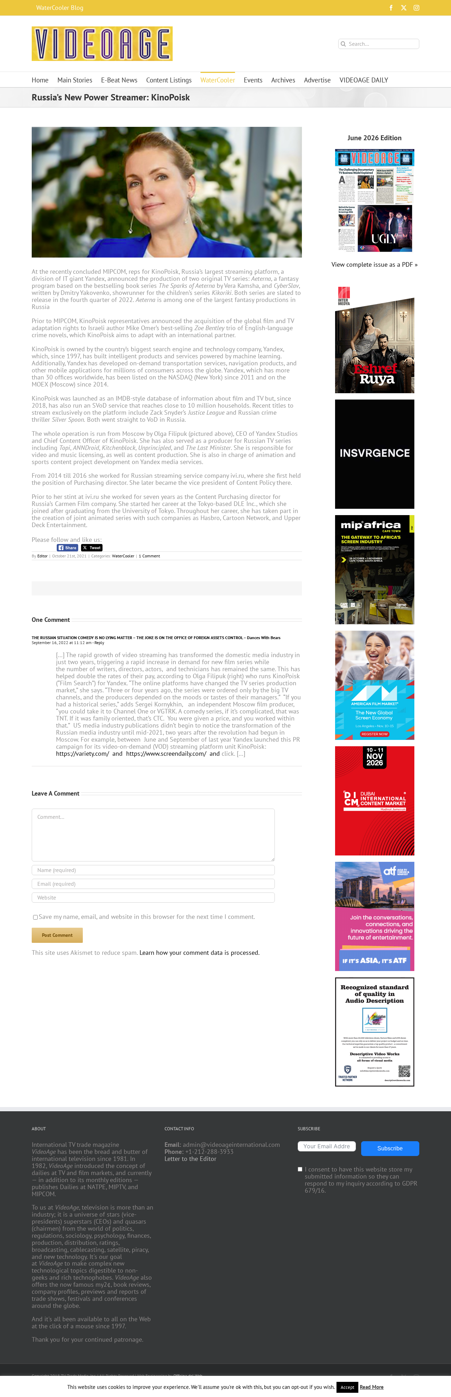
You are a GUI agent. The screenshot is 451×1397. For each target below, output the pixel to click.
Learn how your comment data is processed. (200, 952)
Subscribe (390, 1148)
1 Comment (149, 555)
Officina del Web (187, 1375)
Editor (42, 555)
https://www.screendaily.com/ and (173, 753)
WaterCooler (123, 555)
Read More (372, 1387)
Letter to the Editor (190, 1158)
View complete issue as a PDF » (375, 264)
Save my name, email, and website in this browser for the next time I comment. (147, 917)
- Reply (98, 642)
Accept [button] (347, 1387)
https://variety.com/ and (89, 753)
